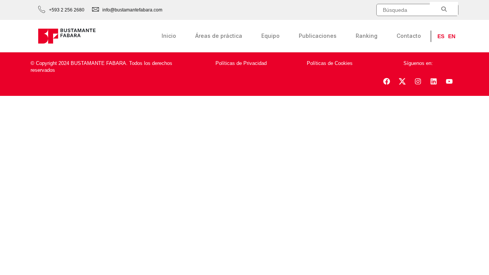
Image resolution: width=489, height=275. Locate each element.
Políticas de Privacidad (241, 63)
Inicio (169, 35)
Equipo (270, 35)
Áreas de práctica (218, 35)
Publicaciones (318, 35)
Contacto (409, 35)
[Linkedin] (433, 81)
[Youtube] (449, 81)
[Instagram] (418, 81)
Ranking (366, 35)
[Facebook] (386, 81)
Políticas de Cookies (330, 63)
